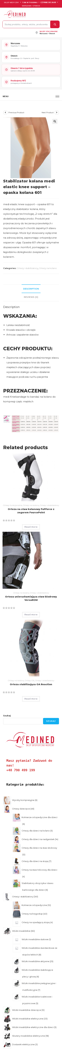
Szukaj (7, 715)
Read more (31, 527)
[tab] (31, 289)
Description (31, 288)
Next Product (48, 112)
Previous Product (16, 112)
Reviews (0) (31, 297)
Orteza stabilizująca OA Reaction (31, 684)
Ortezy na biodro (21, 593)
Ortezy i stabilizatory (27, 268)
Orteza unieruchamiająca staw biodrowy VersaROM (31, 598)
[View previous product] (5, 112)
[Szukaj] (54, 24)
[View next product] (57, 112)
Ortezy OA (29, 680)
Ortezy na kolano (48, 268)
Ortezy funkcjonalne (12, 505)
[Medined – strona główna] (30, 14)
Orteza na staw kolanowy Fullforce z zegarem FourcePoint (31, 511)
